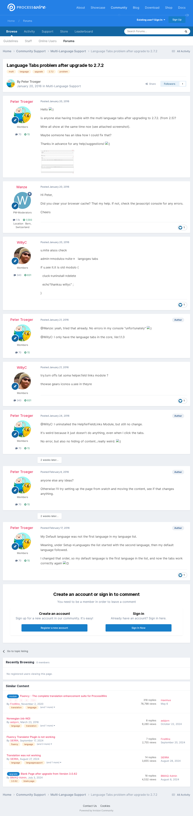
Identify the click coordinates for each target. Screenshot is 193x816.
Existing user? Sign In (150, 19)
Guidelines (10, 41)
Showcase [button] (98, 7)
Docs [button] (181, 7)
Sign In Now (139, 627)
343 (18, 275)
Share (152, 83)
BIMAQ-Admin (18, 777)
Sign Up (177, 19)
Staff (28, 41)
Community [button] (119, 7)
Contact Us (90, 805)
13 (32, 700)
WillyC (22, 242)
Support (47, 31)
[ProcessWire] (26, 7)
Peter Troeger (31, 81)
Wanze (21, 187)
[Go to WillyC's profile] (22, 255)
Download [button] (152, 7)
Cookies (105, 805)
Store (64, 31)
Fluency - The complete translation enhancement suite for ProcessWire (63, 695)
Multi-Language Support (63, 86)
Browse (11, 31)
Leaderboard (84, 31)
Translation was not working (24, 755)
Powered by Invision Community (96, 810)
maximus (166, 700)
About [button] (80, 7)
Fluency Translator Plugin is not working (31, 736)
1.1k (17, 219)
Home (11, 20)
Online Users (48, 41)
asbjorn (14, 722)
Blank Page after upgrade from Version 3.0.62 (49, 773)
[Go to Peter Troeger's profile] (11, 83)
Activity (29, 31)
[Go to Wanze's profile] (22, 200)
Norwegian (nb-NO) (18, 718)
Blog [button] (136, 7)
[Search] (186, 31)
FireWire (15, 703)
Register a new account (54, 627)
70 (19, 134)
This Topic (171, 31)
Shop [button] (168, 7)
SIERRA (14, 740)
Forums (27, 20)
